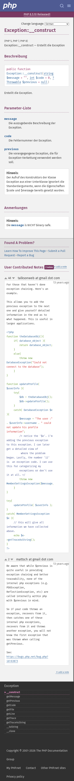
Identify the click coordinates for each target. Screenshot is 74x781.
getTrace (11, 718)
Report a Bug (25, 255)
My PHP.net (13, 768)
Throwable (13, 82)
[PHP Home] (10, 6)
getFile (10, 709)
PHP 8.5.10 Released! (37, 14)
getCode (11, 705)
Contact (31, 768)
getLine (10, 713)
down (13, 278)
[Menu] (69, 5)
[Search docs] (61, 5)
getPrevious (13, 700)
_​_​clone (10, 731)
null (44, 82)
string (48, 73)
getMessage (13, 696)
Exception (11, 686)
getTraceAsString (16, 722)
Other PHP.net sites (53, 768)
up (6, 278)
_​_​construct (13, 692)
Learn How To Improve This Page (25, 251)
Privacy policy (15, 776)
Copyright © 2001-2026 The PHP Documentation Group (37, 755)
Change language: (32, 23)
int (32, 77)
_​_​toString (12, 726)
